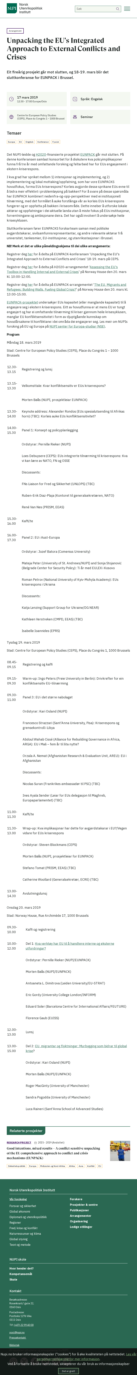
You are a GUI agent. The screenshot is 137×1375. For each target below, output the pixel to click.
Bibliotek (14, 1345)
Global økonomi (19, 1211)
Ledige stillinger (81, 1227)
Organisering (79, 1221)
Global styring (18, 1239)
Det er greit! (68, 1371)
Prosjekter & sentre (84, 1204)
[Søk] (118, 9)
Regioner (15, 1222)
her (30, 254)
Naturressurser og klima (25, 1233)
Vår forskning (18, 1199)
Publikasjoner (79, 1210)
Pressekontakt (17, 1337)
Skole (13, 1279)
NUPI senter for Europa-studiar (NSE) (77, 326)
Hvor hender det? (21, 1268)
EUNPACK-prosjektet (22, 302)
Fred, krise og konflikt (23, 1228)
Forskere (76, 1199)
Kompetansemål (20, 1274)
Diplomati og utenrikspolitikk (28, 1217)
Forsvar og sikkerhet (22, 1206)
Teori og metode (20, 1244)
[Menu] (127, 9)
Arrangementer (80, 1216)
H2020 (41, 154)
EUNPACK (87, 154)
